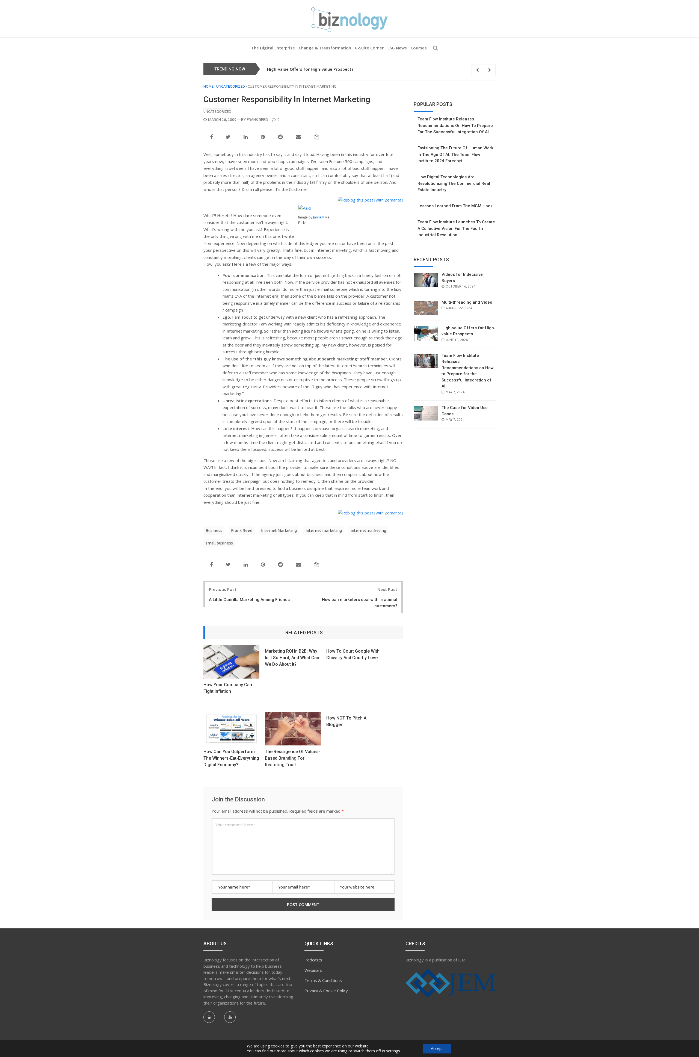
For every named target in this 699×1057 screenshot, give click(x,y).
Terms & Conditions (323, 980)
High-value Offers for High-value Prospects (310, 69)
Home (208, 86)
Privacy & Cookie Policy (326, 990)
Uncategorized (230, 86)
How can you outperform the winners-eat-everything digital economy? (231, 758)
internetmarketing (368, 530)
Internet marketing (324, 530)
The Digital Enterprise (273, 48)
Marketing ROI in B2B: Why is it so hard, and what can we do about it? (292, 658)
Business (214, 530)
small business (219, 543)
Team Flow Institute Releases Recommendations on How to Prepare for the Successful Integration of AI (455, 125)
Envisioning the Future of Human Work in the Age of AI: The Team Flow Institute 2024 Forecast (455, 154)
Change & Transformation (325, 48)
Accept (437, 1048)
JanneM (318, 217)
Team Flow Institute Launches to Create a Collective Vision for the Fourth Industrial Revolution (456, 228)
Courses (419, 48)
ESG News (397, 48)
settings (393, 1051)
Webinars (313, 970)
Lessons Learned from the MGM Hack (455, 205)
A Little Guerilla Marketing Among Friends (249, 599)
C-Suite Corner (369, 48)
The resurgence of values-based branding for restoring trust (292, 758)
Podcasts (313, 960)
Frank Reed (257, 119)
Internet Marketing (279, 530)
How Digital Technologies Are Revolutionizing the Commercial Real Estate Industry (453, 183)
